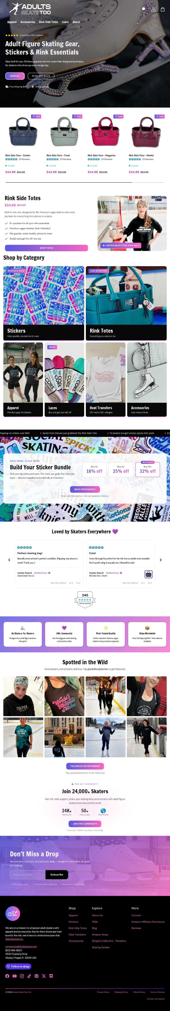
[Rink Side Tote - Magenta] (106, 132)
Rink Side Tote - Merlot (141, 155)
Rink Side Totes (78, 928)
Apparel (73, 915)
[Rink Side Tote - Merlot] (147, 132)
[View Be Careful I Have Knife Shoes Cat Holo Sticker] (77, 574)
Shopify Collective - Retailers (109, 941)
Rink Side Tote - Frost (58, 155)
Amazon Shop (100, 934)
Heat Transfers (77, 934)
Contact (136, 915)
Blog (94, 928)
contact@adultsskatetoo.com (21, 946)
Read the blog (41, 76)
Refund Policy (139, 992)
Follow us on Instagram (85, 766)
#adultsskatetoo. (14, 939)
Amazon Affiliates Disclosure (148, 921)
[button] (162, 9)
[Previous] (9, 560)
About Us (97, 915)
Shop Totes (46, 248)
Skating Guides (101, 947)
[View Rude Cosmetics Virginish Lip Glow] (149, 574)
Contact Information (156, 999)
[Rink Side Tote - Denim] (23, 132)
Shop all (15, 76)
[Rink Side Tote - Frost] (64, 132)
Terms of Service (157, 992)
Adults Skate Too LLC (22, 992)
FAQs (95, 921)
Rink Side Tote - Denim (17, 155)
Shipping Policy (121, 992)
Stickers (73, 921)
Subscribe (56, 874)
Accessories (76, 941)
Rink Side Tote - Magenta (101, 155)
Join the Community (85, 823)
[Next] (161, 560)
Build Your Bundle (85, 489)
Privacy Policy (103, 992)
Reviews (136, 928)
